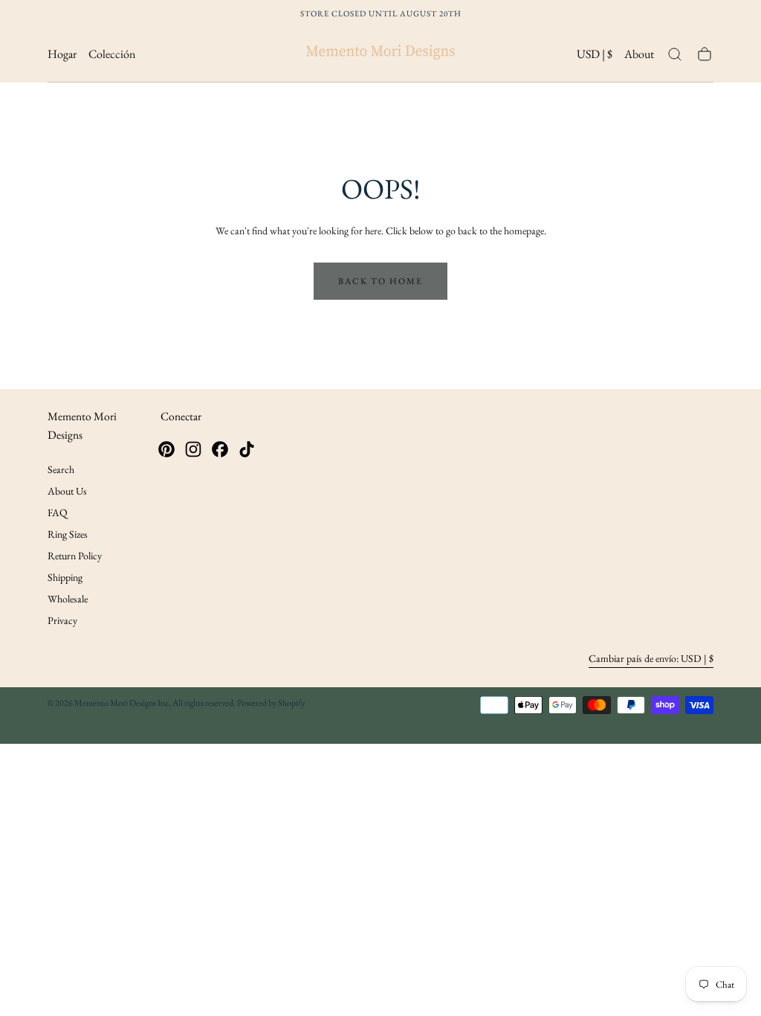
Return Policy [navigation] (75, 555)
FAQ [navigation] (58, 512)
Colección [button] (111, 55)
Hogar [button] (62, 55)
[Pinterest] (166, 449)
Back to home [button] (380, 281)
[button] (594, 57)
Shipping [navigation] (65, 577)
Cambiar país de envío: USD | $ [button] (651, 658)
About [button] (639, 55)
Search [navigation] (61, 469)
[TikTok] (246, 449)
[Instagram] (193, 449)
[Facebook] (220, 449)
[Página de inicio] (380, 55)
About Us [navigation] (67, 491)
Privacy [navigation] (62, 620)
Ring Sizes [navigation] (68, 534)
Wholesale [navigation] (68, 598)
